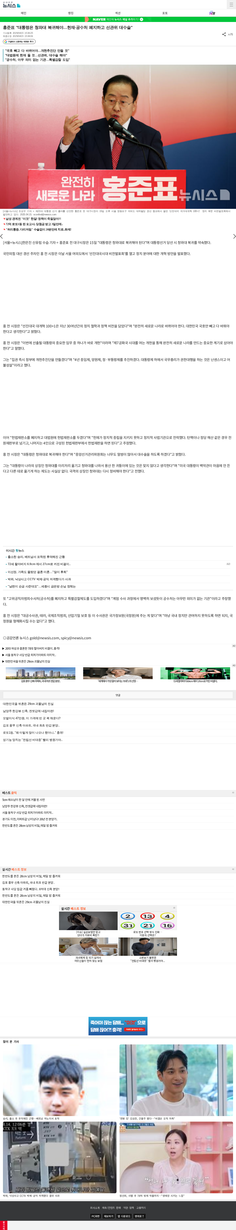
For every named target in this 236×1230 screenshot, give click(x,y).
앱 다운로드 (124, 1216)
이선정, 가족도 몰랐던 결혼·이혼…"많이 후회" (38, 572)
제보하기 (108, 1216)
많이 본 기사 (11, 1041)
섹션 (117, 13)
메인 (23, 13)
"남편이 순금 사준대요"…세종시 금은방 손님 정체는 (42, 586)
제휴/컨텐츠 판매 (111, 1208)
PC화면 (96, 1216)
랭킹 (70, 13)
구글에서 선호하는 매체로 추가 (20, 41)
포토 (165, 13)
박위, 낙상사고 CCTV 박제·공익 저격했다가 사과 (39, 579)
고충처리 (141, 1208)
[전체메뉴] (231, 4)
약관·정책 (128, 1208)
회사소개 (95, 1208)
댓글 (118, 695)
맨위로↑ (139, 1216)
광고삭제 (4, 1225)
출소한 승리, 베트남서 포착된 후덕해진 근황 (36, 556)
